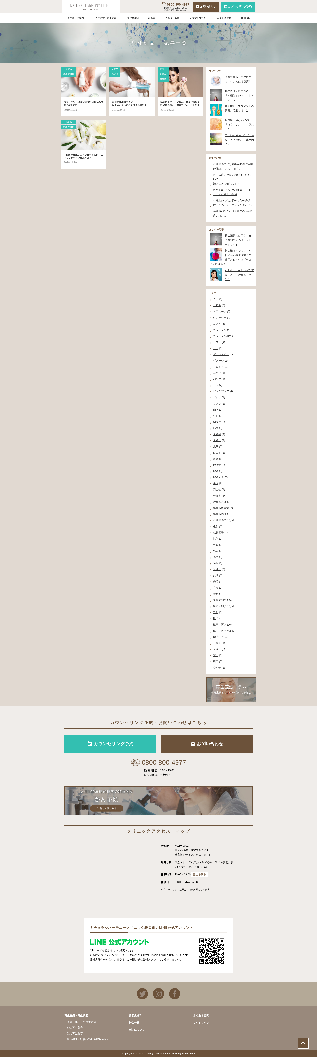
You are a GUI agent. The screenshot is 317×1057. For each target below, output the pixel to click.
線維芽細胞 (68, 74)
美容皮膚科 (133, 18)
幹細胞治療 (219, 514)
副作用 (217, 422)
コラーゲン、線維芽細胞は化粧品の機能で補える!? (83, 104)
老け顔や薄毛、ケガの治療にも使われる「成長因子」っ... (239, 140)
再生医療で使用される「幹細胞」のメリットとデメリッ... (239, 95)
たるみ (217, 305)
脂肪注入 (218, 636)
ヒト (215, 385)
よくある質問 (224, 18)
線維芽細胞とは (222, 606)
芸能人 (217, 643)
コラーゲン (219, 330)
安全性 (217, 489)
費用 (215, 661)
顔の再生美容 (75, 1027)
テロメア (218, 366)
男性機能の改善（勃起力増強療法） (88, 1039)
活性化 (217, 569)
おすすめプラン (198, 18)
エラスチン (219, 311)
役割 (215, 526)
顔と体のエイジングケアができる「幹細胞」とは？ (239, 275)
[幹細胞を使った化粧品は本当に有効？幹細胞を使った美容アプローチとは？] (180, 82)
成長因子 (218, 532)
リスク (217, 403)
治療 (215, 557)
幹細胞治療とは (222, 520)
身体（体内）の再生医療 (81, 1022)
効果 (215, 428)
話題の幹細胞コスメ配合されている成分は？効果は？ (129, 104)
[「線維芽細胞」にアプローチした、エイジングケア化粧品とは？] (83, 135)
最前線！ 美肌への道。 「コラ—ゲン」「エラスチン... (239, 124)
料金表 (151, 18)
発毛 (215, 581)
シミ (215, 348)
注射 (215, 563)
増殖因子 (218, 477)
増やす (217, 465)
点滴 (215, 575)
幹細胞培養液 (221, 508)
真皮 (215, 587)
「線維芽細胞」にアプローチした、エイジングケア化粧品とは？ (83, 156)
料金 (215, 544)
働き (215, 409)
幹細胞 (115, 74)
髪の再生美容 (75, 1033)
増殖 (215, 471)
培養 (215, 459)
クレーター (219, 317)
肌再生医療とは (222, 630)
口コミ (217, 452)
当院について (137, 1029)
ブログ (217, 397)
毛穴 (215, 550)
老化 (215, 612)
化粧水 (217, 440)
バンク (217, 379)
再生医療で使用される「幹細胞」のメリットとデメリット (239, 240)
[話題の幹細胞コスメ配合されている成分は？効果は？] (132, 82)
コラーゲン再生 (222, 336)
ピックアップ (221, 391)
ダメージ (218, 360)
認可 (215, 655)
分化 (215, 415)
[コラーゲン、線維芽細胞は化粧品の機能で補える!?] (83, 82)
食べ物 (217, 667)
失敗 (215, 483)
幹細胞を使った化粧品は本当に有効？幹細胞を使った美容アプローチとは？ (180, 104)
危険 (215, 446)
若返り (217, 649)
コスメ (217, 323)
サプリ (163, 69)
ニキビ (217, 372)
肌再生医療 (219, 624)
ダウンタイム (221, 354)
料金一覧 (134, 1022)
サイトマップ (201, 1022)
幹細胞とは (219, 501)
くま (215, 299)
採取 (215, 538)
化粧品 (68, 69)
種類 (215, 594)
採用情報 (245, 18)
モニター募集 (172, 18)
